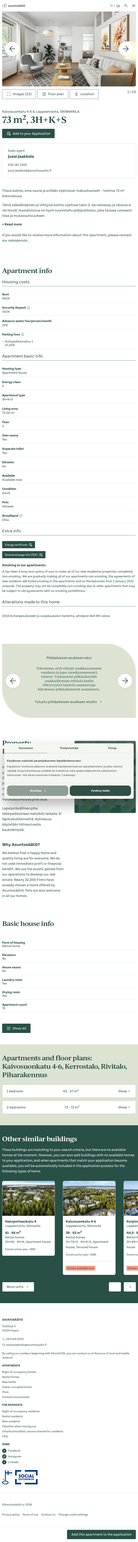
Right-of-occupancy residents (21, 1411)
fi (111, 6)
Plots (5, 1392)
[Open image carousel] (69, 48)
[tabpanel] (69, 48)
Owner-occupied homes (17, 1387)
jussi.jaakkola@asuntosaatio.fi (30, 170)
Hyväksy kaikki (100, 790)
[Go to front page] (13, 5)
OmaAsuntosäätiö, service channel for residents (32, 1431)
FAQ (5, 1436)
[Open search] (126, 5)
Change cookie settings (73, 1514)
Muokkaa (36, 790)
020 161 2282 (17, 165)
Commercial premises (15, 1397)
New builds (9, 1382)
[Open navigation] (134, 6)
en (118, 6)
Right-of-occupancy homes (19, 1372)
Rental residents (12, 1416)
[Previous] (12, 49)
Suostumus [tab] (26, 748)
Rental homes (10, 1377)
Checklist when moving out (19, 1426)
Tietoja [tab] (112, 748)
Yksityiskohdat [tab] (69, 748)
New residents (11, 1421)
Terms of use (30, 1514)
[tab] (19, 94)
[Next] (126, 49)
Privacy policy (11, 1514)
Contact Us (48, 1514)
